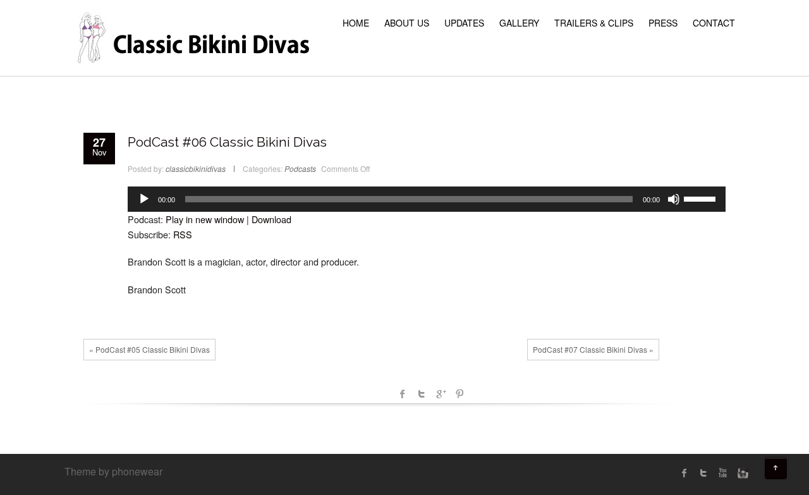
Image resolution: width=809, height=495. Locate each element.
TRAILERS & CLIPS (593, 22)
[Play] (144, 199)
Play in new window (205, 219)
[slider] (701, 197)
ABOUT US (406, 22)
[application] (427, 199)
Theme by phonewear (113, 471)
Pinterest (459, 393)
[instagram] (741, 472)
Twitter (421, 393)
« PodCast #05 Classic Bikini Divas (149, 349)
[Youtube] (722, 472)
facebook (402, 393)
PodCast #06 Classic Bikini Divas (227, 142)
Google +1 (440, 393)
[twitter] (703, 472)
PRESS (663, 22)
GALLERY (519, 22)
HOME (356, 22)
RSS (182, 234)
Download (271, 219)
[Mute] (673, 199)
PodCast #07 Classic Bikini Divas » (593, 349)
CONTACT (714, 22)
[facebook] (684, 472)
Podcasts (300, 168)
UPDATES (464, 22)
